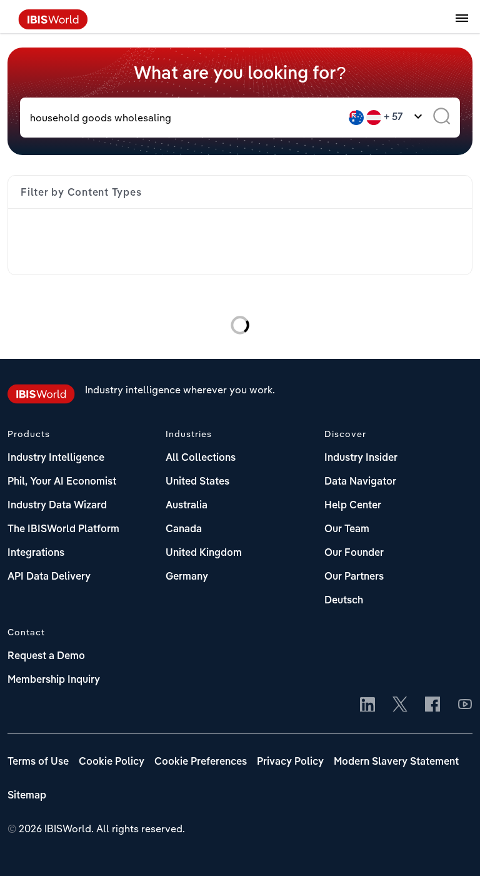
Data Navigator (360, 482)
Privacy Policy (290, 762)
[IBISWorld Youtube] (465, 705)
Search (441, 118)
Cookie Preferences (200, 762)
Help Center (352, 506)
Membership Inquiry (54, 680)
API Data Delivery (49, 577)
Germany (187, 577)
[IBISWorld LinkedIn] (367, 705)
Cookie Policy (111, 762)
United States (197, 482)
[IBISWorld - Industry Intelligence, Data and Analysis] (53, 25)
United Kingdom (204, 553)
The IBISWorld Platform (63, 530)
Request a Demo (46, 657)
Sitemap (27, 796)
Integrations (36, 553)
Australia (187, 506)
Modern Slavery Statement (396, 762)
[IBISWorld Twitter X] (400, 705)
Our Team (346, 530)
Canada (184, 530)
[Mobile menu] (462, 25)
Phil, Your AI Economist (62, 482)
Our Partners (354, 577)
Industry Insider (361, 458)
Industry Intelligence (56, 458)
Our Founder (354, 553)
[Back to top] (452, 847)
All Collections (201, 458)
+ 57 (393, 118)
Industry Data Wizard (57, 506)
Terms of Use (38, 762)
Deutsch (343, 601)
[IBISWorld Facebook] (432, 705)
